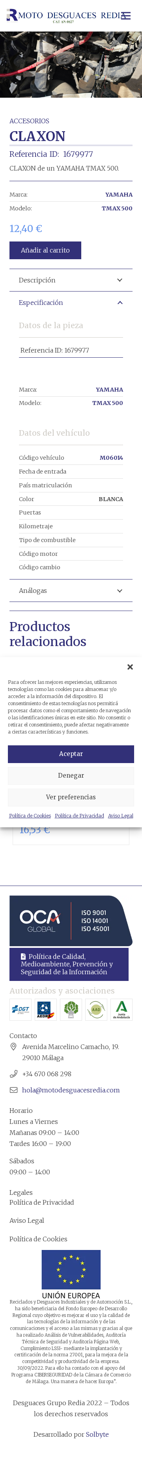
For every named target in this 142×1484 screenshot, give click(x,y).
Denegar (71, 775)
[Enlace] (66, 16)
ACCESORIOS (29, 121)
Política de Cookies (30, 816)
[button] (130, 667)
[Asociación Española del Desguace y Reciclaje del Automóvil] (45, 1009)
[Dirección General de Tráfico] (20, 1009)
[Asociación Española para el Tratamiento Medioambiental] (71, 1009)
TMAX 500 (117, 208)
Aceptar (71, 754)
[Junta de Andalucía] (121, 1009)
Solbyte (97, 1434)
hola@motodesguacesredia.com (71, 1090)
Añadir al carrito (45, 250)
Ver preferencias (71, 797)
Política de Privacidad (79, 816)
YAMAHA (119, 194)
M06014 (111, 457)
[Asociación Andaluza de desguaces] (96, 1009)
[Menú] (126, 16)
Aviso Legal (120, 816)
